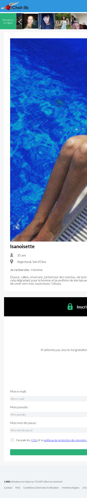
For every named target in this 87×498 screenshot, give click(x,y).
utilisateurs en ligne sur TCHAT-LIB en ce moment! (33, 481)
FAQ (17, 488)
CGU (34, 440)
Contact (8, 488)
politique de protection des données (65, 440)
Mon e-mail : (18, 391)
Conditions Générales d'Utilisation (41, 488)
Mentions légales (70, 488)
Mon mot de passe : (23, 422)
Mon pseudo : (19, 407)
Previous (20, 21)
